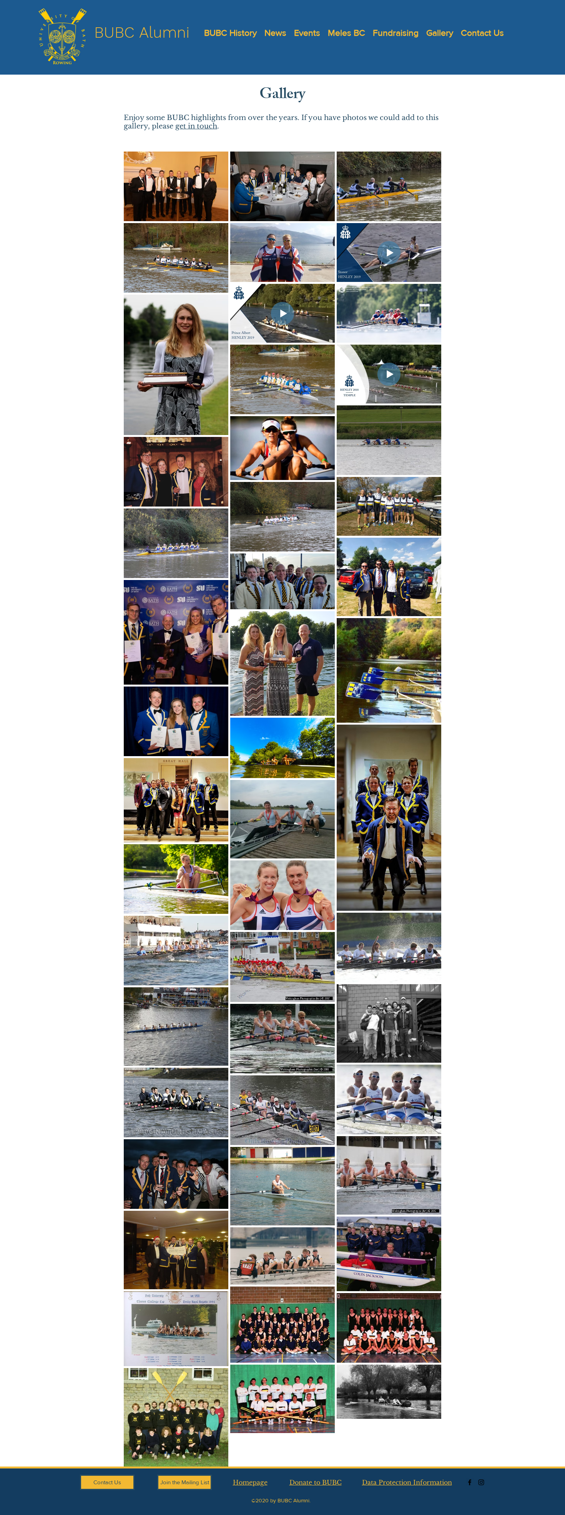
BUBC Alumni (141, 32)
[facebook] (470, 1482)
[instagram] (481, 1482)
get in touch (196, 126)
